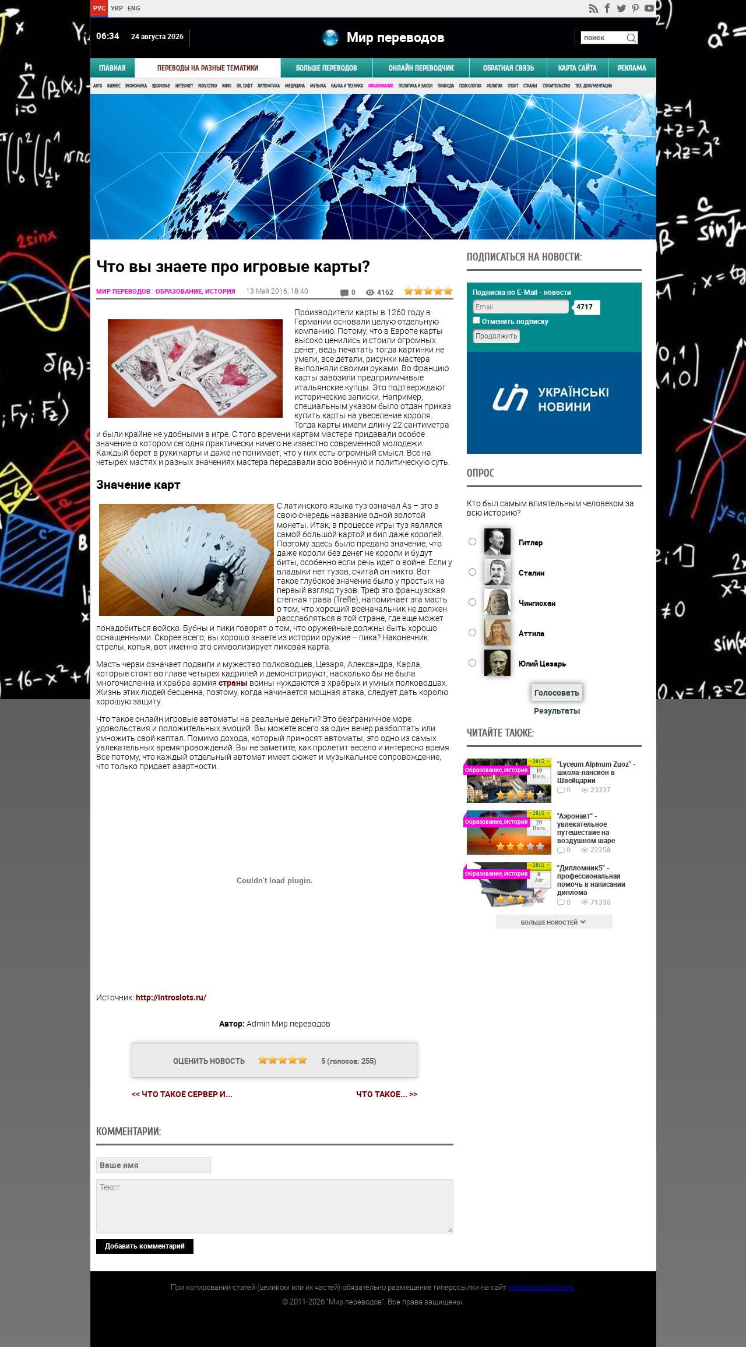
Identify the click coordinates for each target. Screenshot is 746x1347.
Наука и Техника (347, 86)
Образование (380, 86)
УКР (116, 7)
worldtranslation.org (540, 1287)
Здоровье (161, 86)
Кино (226, 86)
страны (233, 682)
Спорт (513, 86)
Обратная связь (508, 68)
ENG (134, 7)
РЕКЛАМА (632, 68)
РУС (99, 7)
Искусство (207, 86)
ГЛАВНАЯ (112, 68)
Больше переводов (326, 68)
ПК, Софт (244, 86)
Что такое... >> (386, 1094)
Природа (446, 86)
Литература (269, 86)
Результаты (557, 710)
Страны (530, 86)
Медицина (295, 86)
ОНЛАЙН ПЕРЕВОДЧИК (421, 68)
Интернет (184, 86)
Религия (494, 86)
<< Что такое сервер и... (182, 1093)
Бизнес (113, 86)
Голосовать (556, 692)
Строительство (556, 86)
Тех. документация (593, 86)
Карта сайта (577, 68)
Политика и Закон (415, 86)
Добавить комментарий (145, 1245)
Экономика (136, 86)
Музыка (318, 86)
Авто (97, 86)
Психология (470, 86)
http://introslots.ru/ (171, 997)
